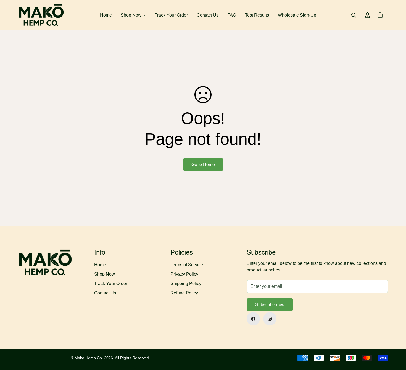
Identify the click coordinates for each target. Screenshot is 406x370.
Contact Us (207, 15)
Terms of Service (186, 264)
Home (106, 15)
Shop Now (131, 15)
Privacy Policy (184, 274)
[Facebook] (253, 318)
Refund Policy (184, 293)
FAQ (231, 15)
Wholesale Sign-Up (297, 15)
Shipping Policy (185, 283)
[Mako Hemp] (41, 15)
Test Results (257, 15)
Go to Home (203, 164)
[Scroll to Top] (395, 339)
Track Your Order (171, 15)
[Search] (354, 15)
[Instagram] (269, 318)
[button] (380, 15)
